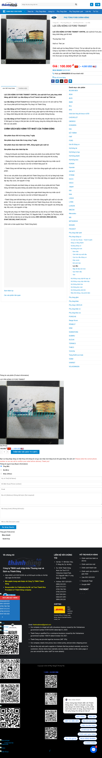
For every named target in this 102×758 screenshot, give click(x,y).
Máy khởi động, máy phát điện (80, 293)
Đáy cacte (76, 260)
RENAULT (72, 324)
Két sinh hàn (77, 263)
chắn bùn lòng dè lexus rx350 (79, 114)
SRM (70, 328)
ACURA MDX (73, 91)
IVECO (71, 183)
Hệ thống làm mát (76, 287)
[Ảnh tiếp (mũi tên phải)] (8, 755)
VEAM (71, 359)
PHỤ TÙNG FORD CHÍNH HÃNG (76, 17)
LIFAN (71, 202)
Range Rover (73, 320)
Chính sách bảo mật (88, 564)
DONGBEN (72, 125)
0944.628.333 (5, 601)
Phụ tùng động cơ (66, 22)
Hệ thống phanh (74, 156)
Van (74, 275)
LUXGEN (72, 206)
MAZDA (71, 210)
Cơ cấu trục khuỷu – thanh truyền (81, 240)
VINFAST (72, 363)
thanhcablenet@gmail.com (42, 625)
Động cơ (51, 11)
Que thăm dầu (77, 272)
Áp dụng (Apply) (8, 527)
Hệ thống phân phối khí (78, 290)
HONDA (71, 164)
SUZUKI (71, 340)
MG (70, 217)
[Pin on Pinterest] (66, 81)
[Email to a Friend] (61, 81)
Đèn (70, 129)
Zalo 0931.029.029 (88, 577)
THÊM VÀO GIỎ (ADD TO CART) (25, 452)
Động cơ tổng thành (77, 243)
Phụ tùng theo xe (75, 313)
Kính (70, 194)
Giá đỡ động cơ (74, 144)
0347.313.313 (5, 609)
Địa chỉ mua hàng (60, 77)
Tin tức (95, 11)
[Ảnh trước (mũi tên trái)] (2, 755)
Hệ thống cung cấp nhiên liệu (80, 281)
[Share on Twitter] (57, 81)
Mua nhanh (6, 537)
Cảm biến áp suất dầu (80, 254)
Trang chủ (56, 22)
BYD (70, 110)
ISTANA (71, 175)
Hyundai (72, 167)
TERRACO (72, 343)
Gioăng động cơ (76, 246)
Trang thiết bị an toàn (76, 355)
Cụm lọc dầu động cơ (79, 257)
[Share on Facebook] (53, 81)
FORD (71, 140)
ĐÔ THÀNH (73, 133)
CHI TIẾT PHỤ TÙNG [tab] (9, 88)
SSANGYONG (73, 332)
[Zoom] (4, 62)
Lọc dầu (87, 22)
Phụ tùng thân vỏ (74, 309)
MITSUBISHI (73, 221)
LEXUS (71, 198)
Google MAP (86, 584)
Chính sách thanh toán (89, 568)
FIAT (70, 137)
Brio (70, 106)
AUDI (71, 98)
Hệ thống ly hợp (74, 152)
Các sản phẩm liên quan (12, 295)
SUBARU (72, 336)
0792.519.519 (5, 611)
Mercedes (72, 213)
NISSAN (72, 225)
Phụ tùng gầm (62, 11)
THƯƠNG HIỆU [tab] (22, 88)
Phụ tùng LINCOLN (75, 305)
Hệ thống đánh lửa (77, 284)
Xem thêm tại (8, 291)
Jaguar (71, 187)
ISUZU (71, 179)
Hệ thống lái (73, 148)
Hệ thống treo (73, 160)
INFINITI (72, 171)
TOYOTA (72, 351)
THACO (71, 347)
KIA (70, 190)
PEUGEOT (72, 229)
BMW (71, 102)
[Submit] (76, 4)
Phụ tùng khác (41, 11)
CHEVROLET (73, 117)
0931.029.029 (5, 604)
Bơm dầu (75, 251)
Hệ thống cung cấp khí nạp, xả (80, 278)
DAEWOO (72, 121)
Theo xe (30, 11)
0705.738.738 (5, 606)
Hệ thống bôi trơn (78, 22)
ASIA (70, 94)
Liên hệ (88, 11)
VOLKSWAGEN (74, 367)
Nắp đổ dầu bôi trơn (79, 269)
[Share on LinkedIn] (70, 81)
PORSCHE (72, 317)
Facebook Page (87, 581)
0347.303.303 (5, 614)
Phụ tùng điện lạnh (76, 11)
